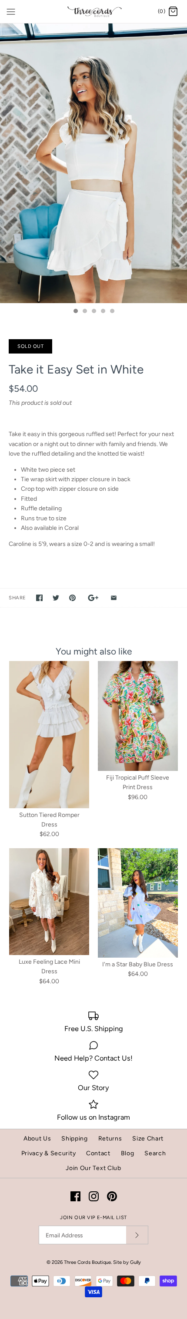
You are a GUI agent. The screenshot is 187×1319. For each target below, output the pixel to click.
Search (155, 1153)
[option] (93, 163)
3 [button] (93, 311)
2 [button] (84, 311)
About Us (37, 1138)
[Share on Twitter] (56, 598)
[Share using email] (113, 598)
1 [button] (75, 311)
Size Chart (148, 1138)
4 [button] (102, 311)
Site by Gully (127, 1262)
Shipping (74, 1138)
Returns (110, 1138)
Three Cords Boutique (87, 1262)
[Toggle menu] (11, 11)
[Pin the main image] (72, 598)
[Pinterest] (112, 1196)
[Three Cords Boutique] (93, 11)
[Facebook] (75, 1196)
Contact (98, 1153)
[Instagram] (94, 1196)
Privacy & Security (48, 1153)
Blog (127, 1153)
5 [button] (111, 311)
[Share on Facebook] (39, 598)
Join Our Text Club (93, 1168)
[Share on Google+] (93, 598)
